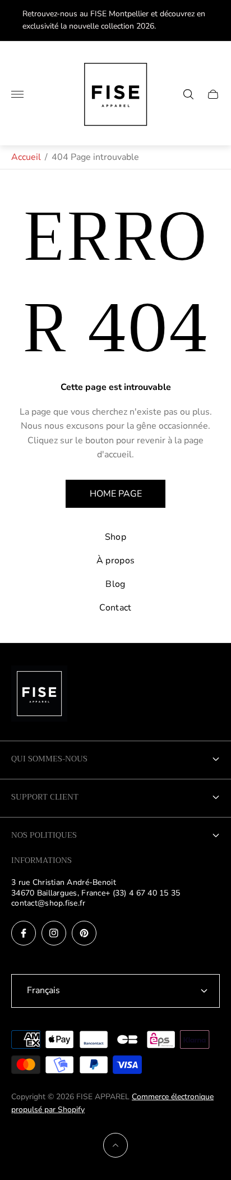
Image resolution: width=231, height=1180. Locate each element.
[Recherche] (188, 94)
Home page (116, 494)
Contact (115, 608)
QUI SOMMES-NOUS (49, 758)
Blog (115, 584)
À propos (115, 560)
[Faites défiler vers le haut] (115, 1145)
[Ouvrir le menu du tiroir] (17, 94)
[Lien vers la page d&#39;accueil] (39, 694)
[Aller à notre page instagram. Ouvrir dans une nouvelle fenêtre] (53, 933)
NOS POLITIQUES (44, 835)
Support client (44, 796)
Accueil (26, 157)
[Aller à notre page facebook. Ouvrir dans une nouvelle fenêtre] (23, 933)
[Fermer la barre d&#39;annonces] (214, 20)
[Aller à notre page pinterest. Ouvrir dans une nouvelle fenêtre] (84, 933)
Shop (115, 537)
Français (43, 990)
